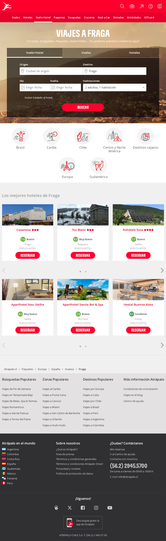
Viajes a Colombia (93, 425)
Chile (83, 147)
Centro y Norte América (114, 149)
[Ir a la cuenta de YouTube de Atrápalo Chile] (109, 508)
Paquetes (27, 369)
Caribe (51, 147)
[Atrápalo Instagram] (96, 508)
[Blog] (56, 508)
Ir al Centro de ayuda (122, 454)
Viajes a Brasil (91, 407)
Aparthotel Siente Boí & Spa (83, 305)
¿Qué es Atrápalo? (67, 449)
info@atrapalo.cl (128, 477)
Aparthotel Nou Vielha (27, 305)
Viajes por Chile (92, 401)
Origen (24, 64)
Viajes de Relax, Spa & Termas (19, 401)
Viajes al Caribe (51, 389)
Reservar (27, 255)
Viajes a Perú (90, 413)
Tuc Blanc (79, 230)
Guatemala (13, 468)
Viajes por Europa (93, 389)
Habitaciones (91, 81)
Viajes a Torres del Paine (16, 419)
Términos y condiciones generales (76, 459)
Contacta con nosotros (123, 459)
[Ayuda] (150, 6)
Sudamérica (98, 177)
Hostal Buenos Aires (138, 305)
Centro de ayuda (133, 401)
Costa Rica (13, 459)
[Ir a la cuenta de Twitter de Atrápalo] (69, 508)
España (55, 369)
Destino (88, 64)
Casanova (24, 230)
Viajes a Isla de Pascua (15, 413)
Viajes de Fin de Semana (16, 389)
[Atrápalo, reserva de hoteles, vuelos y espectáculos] (7, 6)
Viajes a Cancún (52, 401)
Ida (22, 81)
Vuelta (54, 81)
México (11, 473)
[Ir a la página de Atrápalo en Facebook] (83, 508)
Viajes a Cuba (91, 395)
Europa (67, 177)
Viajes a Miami (51, 407)
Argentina (13, 449)
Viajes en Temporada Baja (17, 395)
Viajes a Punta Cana (54, 395)
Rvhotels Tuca (133, 230)
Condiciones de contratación (140, 389)
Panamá (12, 478)
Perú (10, 483)
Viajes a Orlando (52, 419)
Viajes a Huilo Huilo (54, 425)
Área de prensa (65, 454)
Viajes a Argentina (93, 419)
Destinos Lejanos (146, 147)
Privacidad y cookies (68, 468)
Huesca (69, 369)
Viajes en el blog (133, 395)
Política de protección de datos (74, 473)
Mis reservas (117, 449)
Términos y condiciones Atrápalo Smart (79, 464)
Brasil (20, 147)
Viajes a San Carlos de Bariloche (61, 413)
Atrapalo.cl (10, 369)
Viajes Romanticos (13, 407)
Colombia (13, 454)
